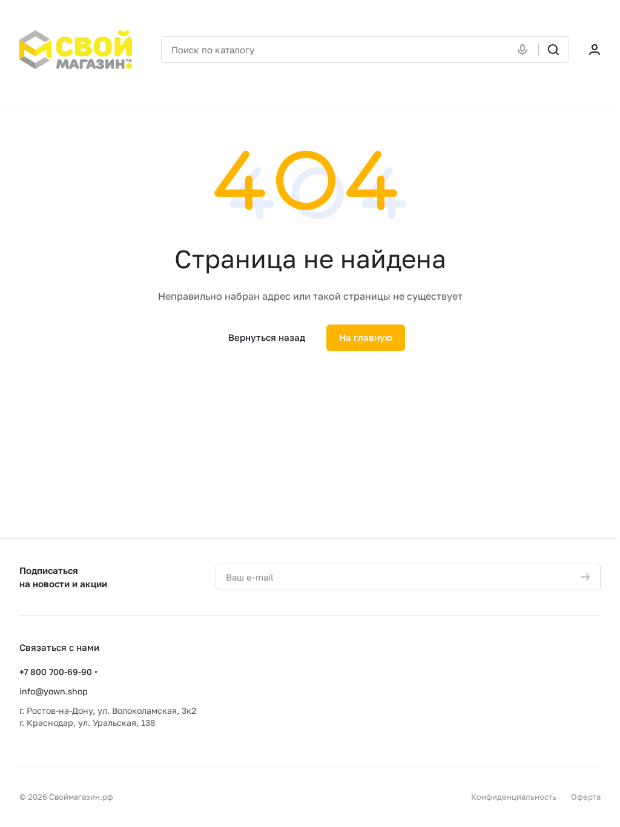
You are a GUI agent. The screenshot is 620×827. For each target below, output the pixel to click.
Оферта (586, 797)
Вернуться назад (266, 337)
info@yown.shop (53, 691)
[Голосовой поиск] (525, 49)
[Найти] (553, 49)
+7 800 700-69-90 (55, 672)
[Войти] (595, 50)
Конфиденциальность (513, 797)
